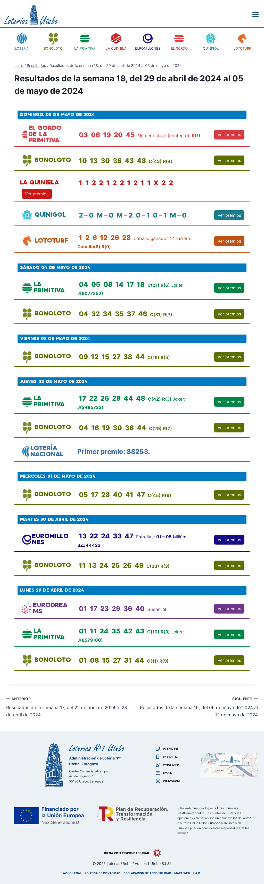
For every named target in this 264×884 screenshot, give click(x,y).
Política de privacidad (102, 873)
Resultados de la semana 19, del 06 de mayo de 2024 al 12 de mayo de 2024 (199, 707)
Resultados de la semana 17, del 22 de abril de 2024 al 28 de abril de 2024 (66, 707)
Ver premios (229, 134)
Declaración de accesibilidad (147, 873)
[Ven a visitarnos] (229, 765)
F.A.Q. (197, 873)
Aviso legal (72, 873)
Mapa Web (182, 873)
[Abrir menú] (256, 14)
